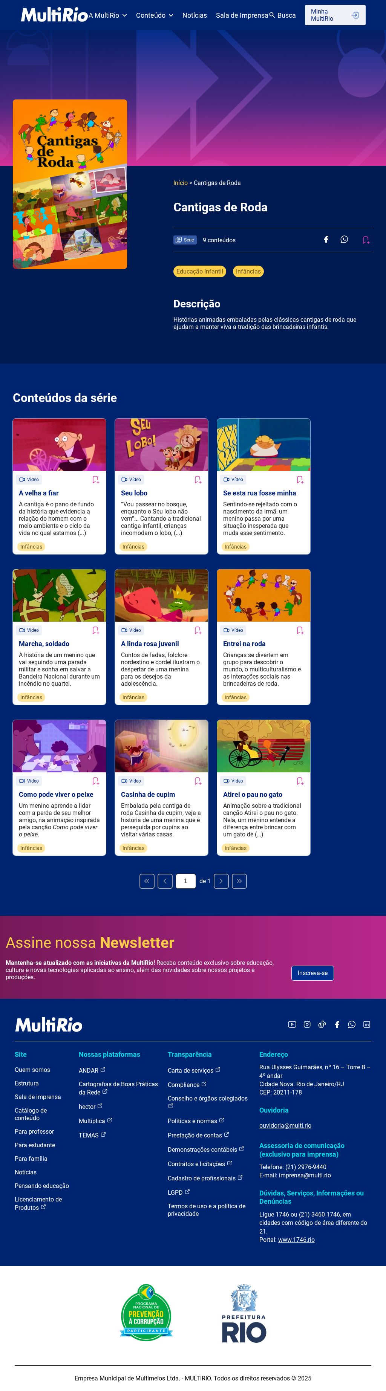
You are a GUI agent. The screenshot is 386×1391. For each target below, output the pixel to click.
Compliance (184, 1084)
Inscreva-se (313, 973)
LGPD (176, 1192)
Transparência (190, 1054)
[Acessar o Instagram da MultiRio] (307, 1025)
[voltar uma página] (165, 881)
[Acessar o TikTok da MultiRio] (322, 1025)
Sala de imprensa (38, 1097)
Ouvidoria (274, 1110)
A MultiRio (104, 15)
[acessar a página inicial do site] (54, 15)
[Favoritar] (95, 479)
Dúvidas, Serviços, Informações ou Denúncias (311, 1197)
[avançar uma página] (221, 881)
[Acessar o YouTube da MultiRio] (292, 1025)
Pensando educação (42, 1185)
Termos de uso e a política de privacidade (206, 1210)
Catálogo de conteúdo (31, 1114)
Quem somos (32, 1069)
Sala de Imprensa (242, 15)
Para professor (34, 1131)
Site (21, 1054)
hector (88, 1106)
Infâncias (248, 271)
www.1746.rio (296, 1239)
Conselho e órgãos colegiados (208, 1098)
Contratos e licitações (197, 1164)
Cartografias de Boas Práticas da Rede (118, 1088)
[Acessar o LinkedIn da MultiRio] (366, 1025)
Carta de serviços (191, 1070)
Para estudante (35, 1145)
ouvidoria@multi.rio (285, 1125)
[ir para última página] (239, 881)
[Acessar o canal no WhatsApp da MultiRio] (352, 1025)
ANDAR (89, 1070)
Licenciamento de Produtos (38, 1203)
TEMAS (89, 1135)
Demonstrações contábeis (203, 1149)
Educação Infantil (199, 271)
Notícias (194, 15)
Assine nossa (90, 943)
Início (180, 182)
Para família (31, 1158)
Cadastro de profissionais (202, 1178)
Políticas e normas (193, 1121)
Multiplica (93, 1121)
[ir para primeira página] (147, 881)
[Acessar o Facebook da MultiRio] (337, 1025)
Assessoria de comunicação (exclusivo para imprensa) (302, 1150)
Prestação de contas (196, 1135)
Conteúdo (150, 15)
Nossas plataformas (109, 1054)
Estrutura (27, 1083)
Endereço (273, 1054)
